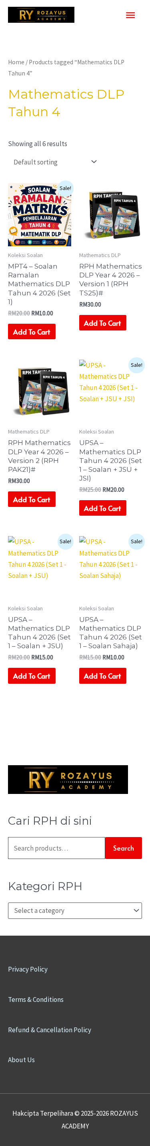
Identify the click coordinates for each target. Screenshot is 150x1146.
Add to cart (31, 331)
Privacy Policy (28, 969)
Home (16, 62)
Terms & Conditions (36, 999)
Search (123, 848)
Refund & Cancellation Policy (49, 1029)
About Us (21, 1059)
